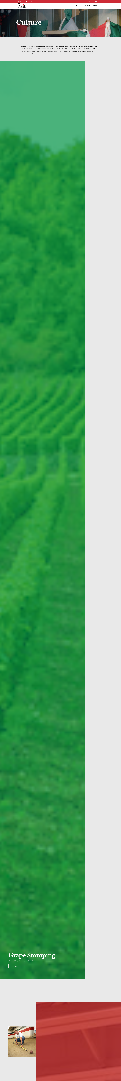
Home (77, 6)
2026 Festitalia (97, 6)
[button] (100, 1)
